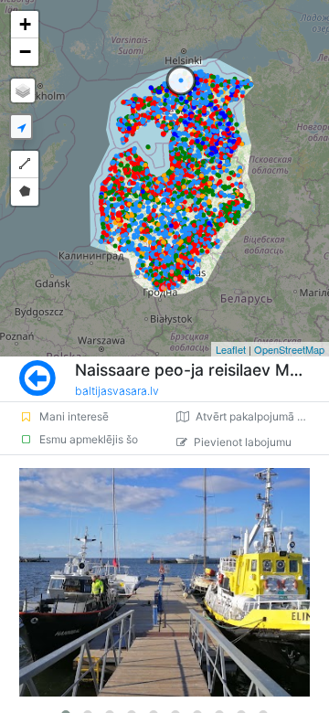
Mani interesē (74, 416)
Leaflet (231, 349)
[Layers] (23, 90)
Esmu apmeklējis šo (88, 439)
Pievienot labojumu (243, 442)
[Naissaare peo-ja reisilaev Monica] (164, 582)
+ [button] (25, 24)
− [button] (25, 51)
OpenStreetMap (289, 349)
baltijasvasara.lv (117, 391)
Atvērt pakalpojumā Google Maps (262, 416)
